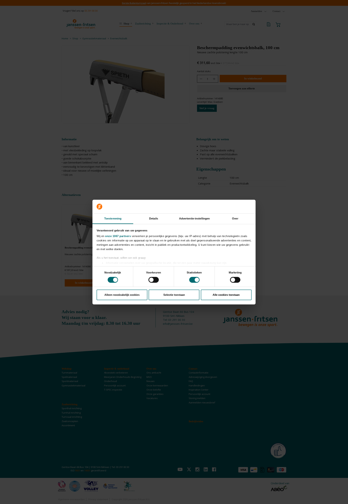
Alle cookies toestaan (226, 294)
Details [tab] (153, 218)
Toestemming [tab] (112, 218)
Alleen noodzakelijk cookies (122, 294)
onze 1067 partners (118, 236)
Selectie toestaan (174, 294)
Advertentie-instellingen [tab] (194, 218)
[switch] (153, 280)
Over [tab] (235, 218)
